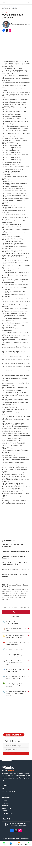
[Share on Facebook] (3, 30)
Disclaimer (4, 810)
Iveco (4, 12)
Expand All (16, 612)
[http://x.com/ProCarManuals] (16, 830)
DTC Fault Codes (11, 12)
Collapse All (16, 616)
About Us (4, 800)
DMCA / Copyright (7, 813)
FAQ (3, 789)
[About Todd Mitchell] (6, 24)
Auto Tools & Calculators (8, 791)
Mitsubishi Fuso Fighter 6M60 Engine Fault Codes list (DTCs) (15, 564)
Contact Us (5, 803)
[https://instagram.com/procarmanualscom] (20, 830)
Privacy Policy (5, 805)
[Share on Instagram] (10, 30)
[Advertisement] (16, 46)
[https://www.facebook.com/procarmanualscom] (12, 830)
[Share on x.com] (7, 30)
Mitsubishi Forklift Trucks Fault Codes (15, 570)
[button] (28, 2)
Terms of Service (6, 808)
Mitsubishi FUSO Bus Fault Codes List (15, 551)
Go (16, 753)
